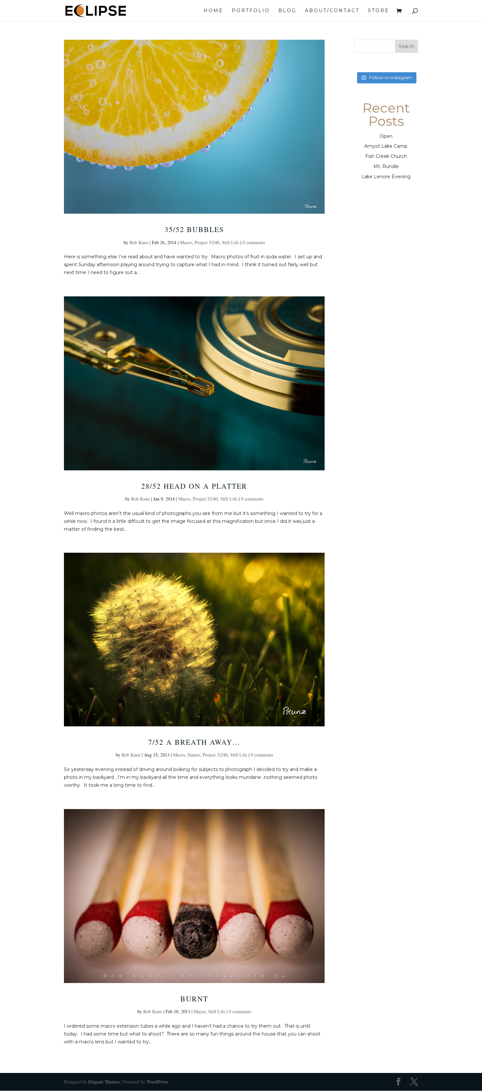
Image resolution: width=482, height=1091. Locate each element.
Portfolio (251, 10)
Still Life (230, 242)
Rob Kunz (139, 242)
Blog (287, 10)
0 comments (254, 242)
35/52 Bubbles (194, 229)
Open (386, 136)
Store (378, 10)
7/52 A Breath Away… (194, 742)
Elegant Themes (104, 1081)
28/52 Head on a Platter (194, 486)
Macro (186, 242)
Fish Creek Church (386, 156)
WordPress (157, 1081)
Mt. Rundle (386, 166)
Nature (194, 755)
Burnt (194, 998)
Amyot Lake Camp (386, 146)
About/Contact (332, 10)
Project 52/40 (206, 242)
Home (213, 10)
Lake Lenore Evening (386, 177)
